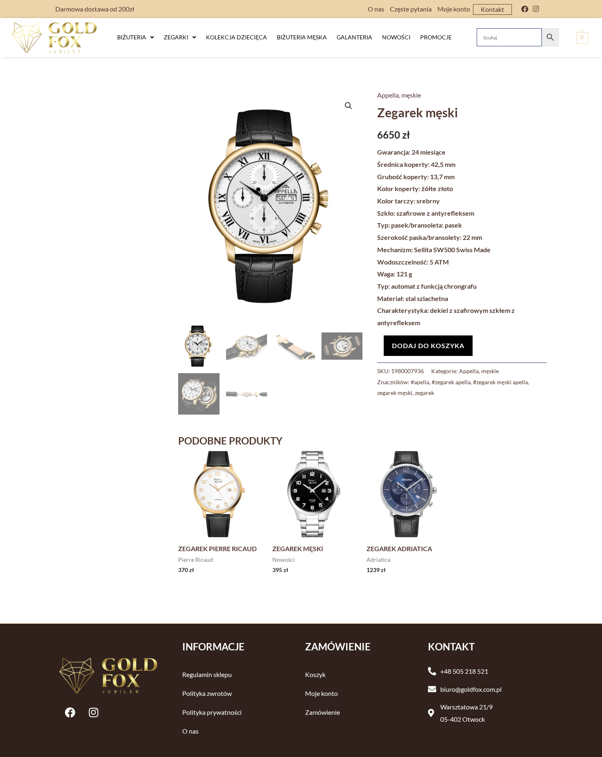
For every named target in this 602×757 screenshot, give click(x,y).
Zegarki (176, 37)
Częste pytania (411, 9)
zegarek (424, 392)
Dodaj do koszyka (428, 345)
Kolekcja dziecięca (236, 37)
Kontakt (492, 9)
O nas (376, 9)
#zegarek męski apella (500, 381)
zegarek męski (394, 392)
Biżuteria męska (302, 37)
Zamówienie (322, 712)
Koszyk (315, 674)
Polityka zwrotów (207, 693)
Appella (388, 95)
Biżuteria (131, 37)
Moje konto (453, 9)
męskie (411, 95)
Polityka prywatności (212, 712)
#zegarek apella (451, 381)
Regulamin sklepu (207, 674)
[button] (135, 37)
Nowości (396, 37)
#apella (420, 381)
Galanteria (354, 37)
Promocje (436, 37)
